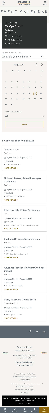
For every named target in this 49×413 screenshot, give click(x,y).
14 (35, 87)
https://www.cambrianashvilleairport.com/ (24, 384)
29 (41, 99)
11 (17, 87)
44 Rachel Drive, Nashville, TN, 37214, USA (24, 356)
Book (44, 411)
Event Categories (13, 111)
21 (35, 93)
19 (23, 93)
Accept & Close (24, 403)
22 (41, 93)
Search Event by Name (12, 53)
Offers (14, 411)
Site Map (31, 374)
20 (29, 93)
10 (11, 87)
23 (6, 99)
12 (23, 87)
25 (17, 99)
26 (23, 99)
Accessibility (24, 380)
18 (17, 93)
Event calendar (24, 12)
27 (29, 99)
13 (29, 87)
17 (11, 93)
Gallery (24, 411)
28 (35, 99)
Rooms (5, 411)
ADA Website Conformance (24, 377)
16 (5, 93)
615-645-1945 (28, 363)
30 (6, 104)
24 (11, 99)
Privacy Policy (19, 374)
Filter (24, 125)
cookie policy (29, 400)
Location (34, 411)
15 (41, 87)
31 (11, 104)
